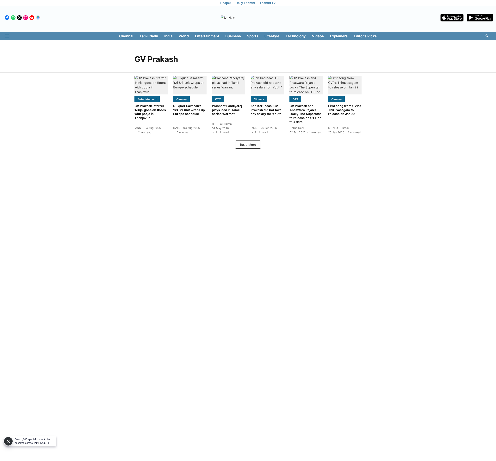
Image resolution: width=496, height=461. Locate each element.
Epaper (225, 3)
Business (233, 36)
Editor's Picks (365, 36)
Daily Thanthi (245, 3)
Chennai (126, 36)
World (184, 36)
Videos (318, 36)
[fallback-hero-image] (151, 85)
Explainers (339, 36)
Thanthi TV (268, 3)
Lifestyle (271, 36)
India (168, 36)
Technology (296, 36)
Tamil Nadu (149, 36)
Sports (252, 36)
